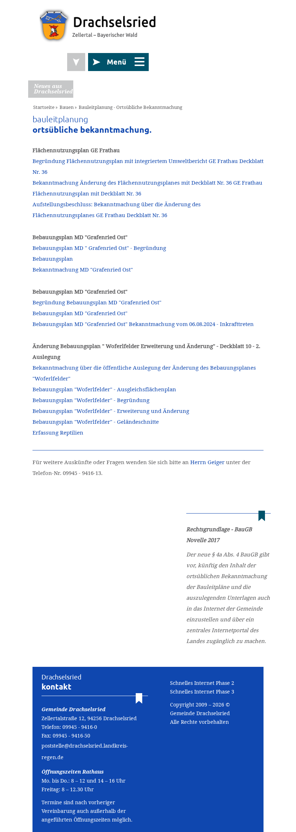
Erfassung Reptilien (57, 432)
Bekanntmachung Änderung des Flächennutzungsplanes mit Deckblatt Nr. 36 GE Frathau (147, 182)
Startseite (44, 107)
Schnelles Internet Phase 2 (202, 683)
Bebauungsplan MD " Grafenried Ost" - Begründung (99, 248)
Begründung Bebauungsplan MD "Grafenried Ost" (96, 302)
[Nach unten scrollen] (76, 62)
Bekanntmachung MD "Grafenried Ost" (82, 269)
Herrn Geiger (207, 462)
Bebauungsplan (52, 258)
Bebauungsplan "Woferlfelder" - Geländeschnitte (95, 421)
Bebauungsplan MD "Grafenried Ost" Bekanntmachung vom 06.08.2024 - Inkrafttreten (143, 324)
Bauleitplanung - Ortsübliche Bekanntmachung (130, 107)
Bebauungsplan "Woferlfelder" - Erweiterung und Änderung (110, 411)
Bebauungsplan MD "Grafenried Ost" (79, 313)
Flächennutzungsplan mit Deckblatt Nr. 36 (86, 193)
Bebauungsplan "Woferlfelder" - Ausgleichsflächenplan (104, 389)
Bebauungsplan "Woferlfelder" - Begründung (90, 400)
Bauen (67, 107)
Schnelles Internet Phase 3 (202, 691)
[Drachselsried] (98, 25)
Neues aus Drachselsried (53, 89)
